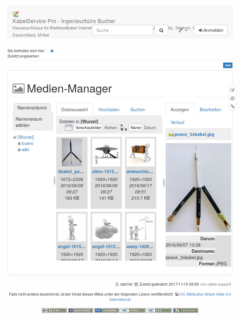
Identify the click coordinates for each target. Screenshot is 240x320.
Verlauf (177, 122)
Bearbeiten (210, 109)
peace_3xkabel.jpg (194, 134)
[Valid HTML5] (134, 310)
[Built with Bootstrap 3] (81, 310)
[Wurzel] (26, 137)
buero (27, 143)
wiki (25, 149)
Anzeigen (180, 109)
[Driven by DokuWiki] (185, 310)
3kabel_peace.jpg (76, 171)
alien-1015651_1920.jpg (117, 171)
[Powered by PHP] (107, 310)
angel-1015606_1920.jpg (83, 246)
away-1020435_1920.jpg (152, 246)
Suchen (137, 109)
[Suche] (161, 30)
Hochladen (109, 109)
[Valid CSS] (160, 310)
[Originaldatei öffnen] (198, 187)
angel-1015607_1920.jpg (118, 246)
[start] (51, 50)
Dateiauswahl (74, 109)
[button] (182, 30)
